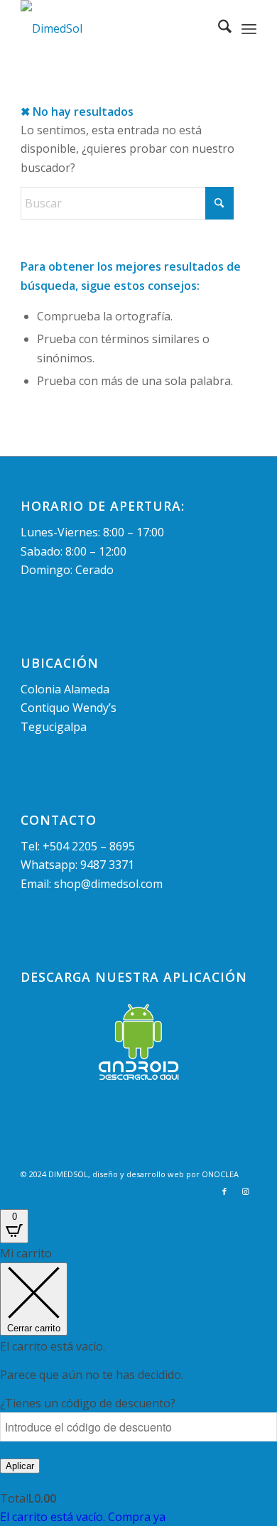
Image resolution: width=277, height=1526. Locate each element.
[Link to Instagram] (245, 1191)
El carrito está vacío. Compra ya (82, 1517)
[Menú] (248, 28)
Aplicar (20, 1466)
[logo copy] (115, 28)
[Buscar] (218, 28)
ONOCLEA (220, 1174)
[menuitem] (218, 28)
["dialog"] (138, 1385)
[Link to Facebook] (224, 1191)
